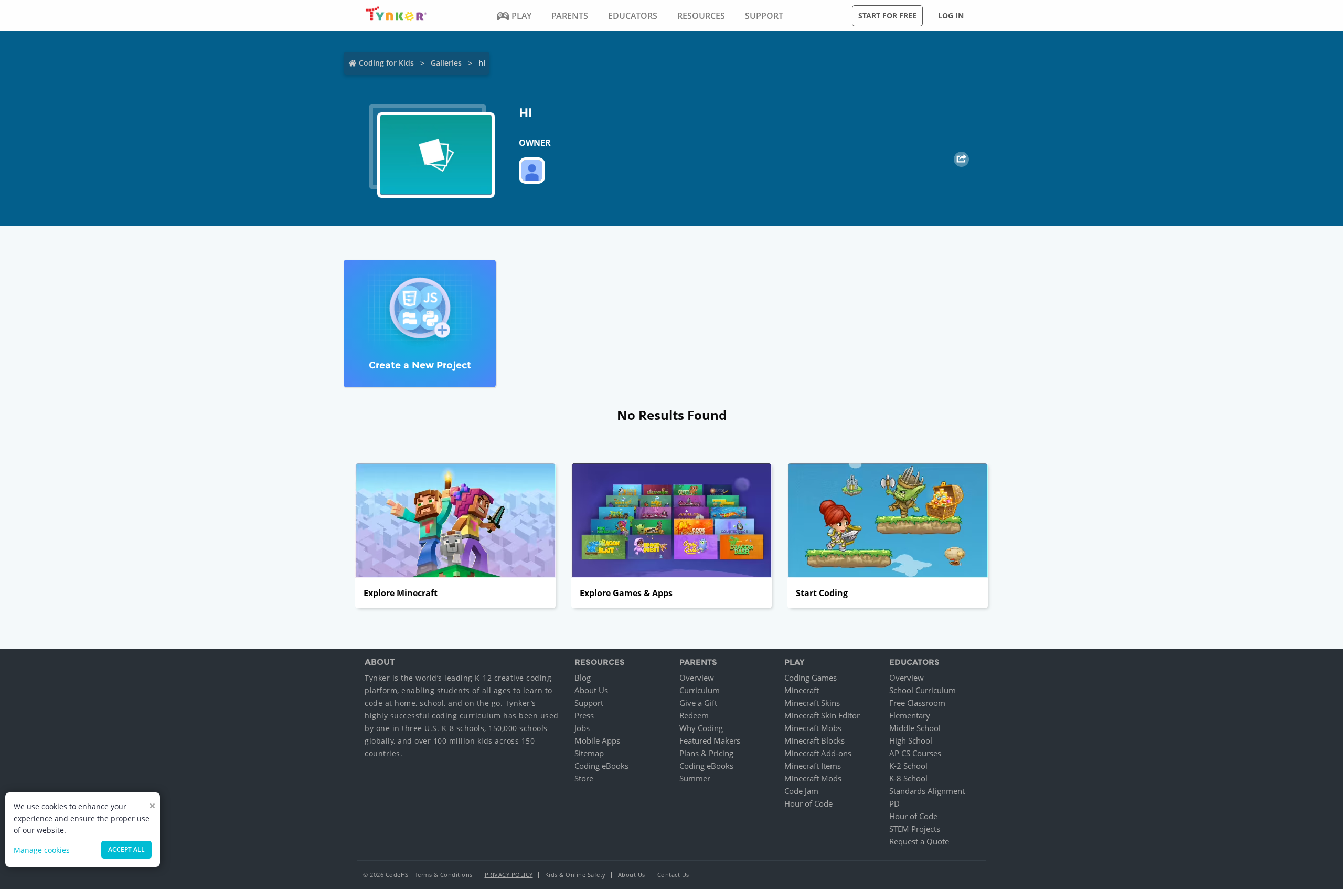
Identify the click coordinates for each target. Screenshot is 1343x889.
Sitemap (589, 753)
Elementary (909, 715)
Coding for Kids (386, 63)
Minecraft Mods (812, 778)
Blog (582, 677)
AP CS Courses (915, 753)
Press (584, 715)
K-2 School (908, 765)
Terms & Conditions (444, 875)
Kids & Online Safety (575, 875)
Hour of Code (808, 803)
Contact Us (673, 875)
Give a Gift (698, 702)
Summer (694, 778)
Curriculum (699, 690)
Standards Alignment (927, 791)
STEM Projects (914, 828)
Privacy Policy (509, 875)
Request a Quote (919, 841)
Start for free (887, 15)
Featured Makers (709, 740)
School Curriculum (922, 690)
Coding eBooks (601, 765)
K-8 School (908, 778)
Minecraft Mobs (812, 728)
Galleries (446, 63)
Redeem (694, 715)
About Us (591, 690)
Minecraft (801, 690)
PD (894, 803)
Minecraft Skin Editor (822, 715)
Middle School (915, 728)
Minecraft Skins (812, 702)
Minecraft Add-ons (817, 753)
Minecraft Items (812, 765)
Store (583, 778)
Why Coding (701, 728)
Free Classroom (917, 702)
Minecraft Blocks (814, 740)
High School (910, 740)
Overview (696, 677)
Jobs (582, 728)
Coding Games (810, 677)
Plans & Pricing (706, 753)
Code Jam (801, 791)
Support (588, 702)
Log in (951, 15)
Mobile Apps (597, 740)
